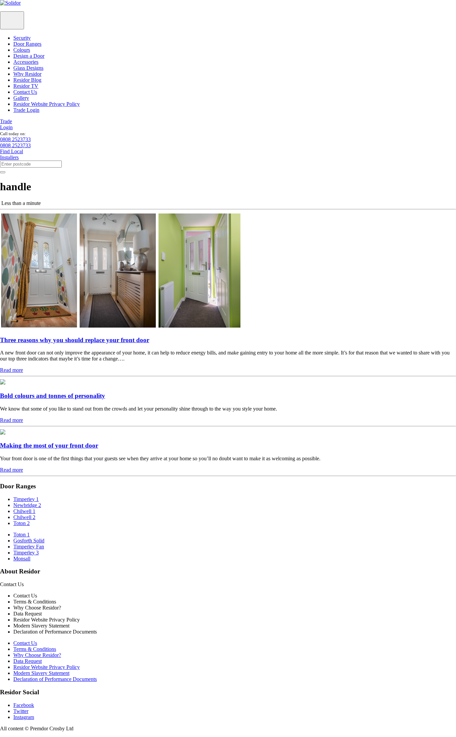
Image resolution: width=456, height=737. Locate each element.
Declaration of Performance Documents (55, 679)
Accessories (25, 62)
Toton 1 (21, 534)
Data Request (27, 661)
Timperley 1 (26, 499)
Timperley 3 (26, 552)
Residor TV (25, 86)
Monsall (21, 558)
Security (22, 38)
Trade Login (26, 110)
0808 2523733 (15, 139)
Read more (11, 370)
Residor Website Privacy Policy (46, 104)
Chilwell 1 (24, 511)
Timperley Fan (28, 546)
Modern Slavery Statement (41, 673)
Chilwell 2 (24, 517)
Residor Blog (27, 80)
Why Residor (27, 74)
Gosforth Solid (28, 540)
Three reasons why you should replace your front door (74, 339)
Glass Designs (28, 68)
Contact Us (25, 92)
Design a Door (28, 56)
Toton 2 (21, 523)
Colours (21, 50)
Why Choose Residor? (37, 655)
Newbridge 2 (27, 505)
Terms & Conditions (34, 649)
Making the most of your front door (49, 445)
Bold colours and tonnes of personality (52, 395)
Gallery (21, 98)
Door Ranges (27, 44)
